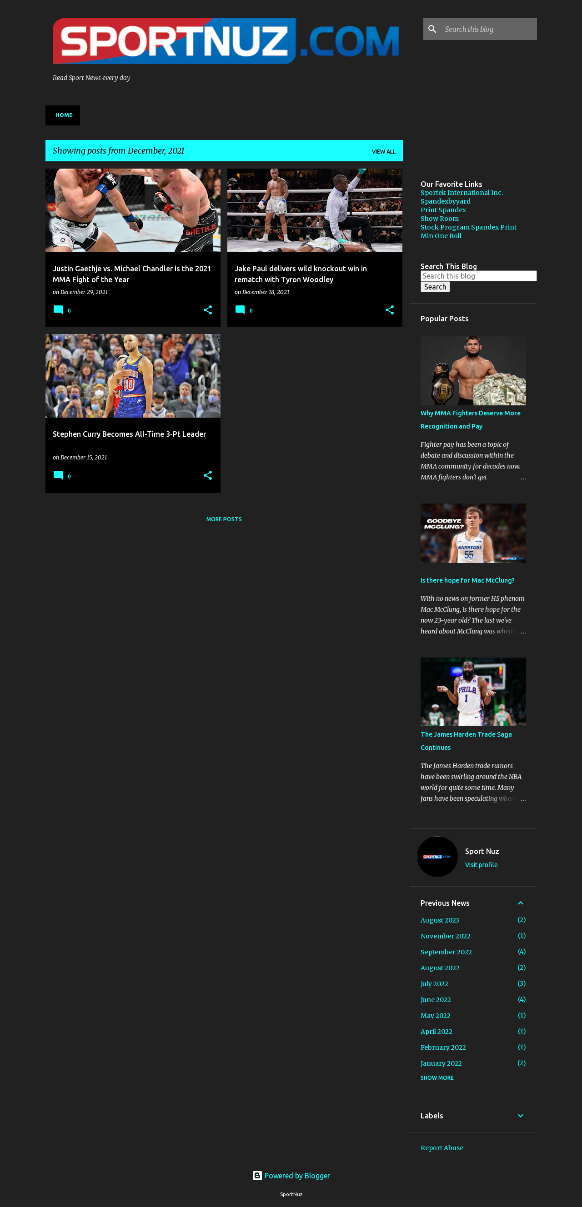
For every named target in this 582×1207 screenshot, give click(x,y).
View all (384, 152)
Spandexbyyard (446, 201)
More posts (224, 519)
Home (64, 115)
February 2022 (443, 1047)
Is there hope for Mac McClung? (468, 580)
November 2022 (446, 936)
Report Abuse (442, 1148)
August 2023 (440, 920)
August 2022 (440, 968)
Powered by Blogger (296, 1176)
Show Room (440, 218)
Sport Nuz (482, 851)
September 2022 (446, 952)
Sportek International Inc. (462, 193)
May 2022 (436, 1016)
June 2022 (436, 1000)
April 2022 (436, 1031)
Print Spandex (443, 210)
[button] (207, 310)
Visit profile (481, 864)
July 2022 (434, 984)
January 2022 (441, 1063)
